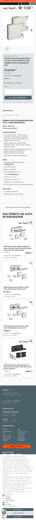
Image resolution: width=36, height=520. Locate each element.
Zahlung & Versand (23, 431)
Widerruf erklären (16, 446)
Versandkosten (17, 75)
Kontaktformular (7, 431)
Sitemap (5, 440)
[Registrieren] (21, 3)
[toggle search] (24, 3)
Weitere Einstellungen (9, 506)
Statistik (7, 497)
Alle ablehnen (18, 517)
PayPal (7, 502)
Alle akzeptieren (18, 509)
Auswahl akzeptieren (18, 513)
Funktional (8, 504)
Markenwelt (21, 440)
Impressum (21, 436)
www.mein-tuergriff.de (11, 402)
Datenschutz (21, 434)
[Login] (19, 3)
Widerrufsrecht (7, 438)
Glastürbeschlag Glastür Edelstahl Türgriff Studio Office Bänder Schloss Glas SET (16, 288)
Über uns (5, 429)
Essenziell (8, 495)
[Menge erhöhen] (30, 90)
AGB (19, 429)
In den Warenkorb (19, 97)
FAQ (4, 433)
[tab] (18, 110)
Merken (8, 78)
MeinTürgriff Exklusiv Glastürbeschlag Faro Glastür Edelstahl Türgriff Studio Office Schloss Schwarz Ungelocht (18, 366)
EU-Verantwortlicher (11, 115)
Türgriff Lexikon (7, 436)
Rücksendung (21, 438)
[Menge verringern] (30, 93)
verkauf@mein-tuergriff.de (12, 400)
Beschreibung (8, 110)
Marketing (8, 499)
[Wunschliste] (27, 3)
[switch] (3, 517)
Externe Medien (10, 500)
